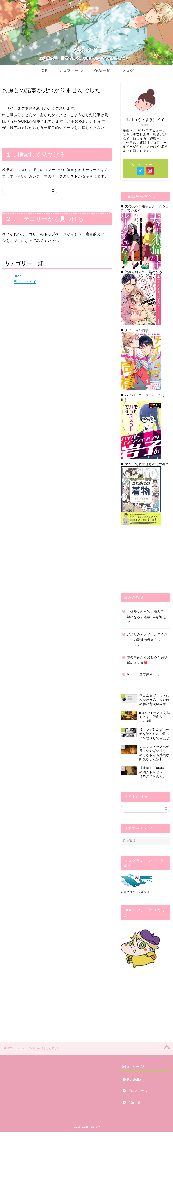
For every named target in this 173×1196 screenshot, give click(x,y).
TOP (43, 70)
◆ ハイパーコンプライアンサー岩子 (145, 397)
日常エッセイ (25, 282)
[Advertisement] (145, 559)
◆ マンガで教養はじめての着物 (145, 464)
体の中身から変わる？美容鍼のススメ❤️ (147, 660)
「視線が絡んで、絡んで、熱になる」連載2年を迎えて (147, 617)
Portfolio (134, 1079)
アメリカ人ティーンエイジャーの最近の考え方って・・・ (147, 640)
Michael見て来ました (143, 674)
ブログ (128, 70)
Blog (18, 276)
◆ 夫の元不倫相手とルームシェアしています (145, 208)
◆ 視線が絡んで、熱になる (141, 272)
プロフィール (71, 70)
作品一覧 (102, 70)
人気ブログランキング (135, 892)
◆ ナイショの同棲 (135, 330)
